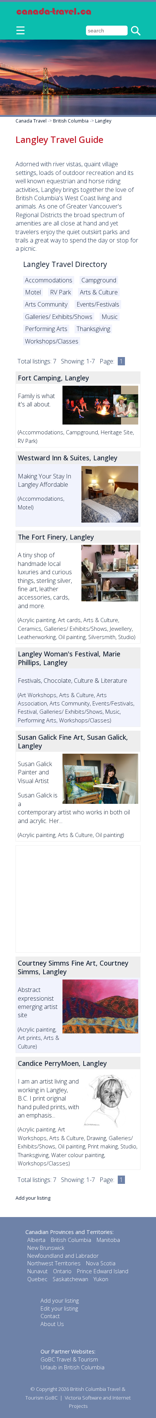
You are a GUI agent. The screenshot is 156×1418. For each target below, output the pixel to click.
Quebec (37, 1279)
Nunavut (37, 1271)
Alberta (36, 1239)
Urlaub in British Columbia (73, 1367)
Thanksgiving (93, 329)
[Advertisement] (78, 899)
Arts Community (46, 304)
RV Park (60, 292)
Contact (50, 1316)
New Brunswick (45, 1247)
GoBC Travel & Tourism (69, 1359)
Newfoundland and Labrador (62, 1255)
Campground (98, 280)
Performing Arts (46, 329)
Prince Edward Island (102, 1271)
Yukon (101, 1279)
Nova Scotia (100, 1263)
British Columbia (71, 121)
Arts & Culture (99, 292)
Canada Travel (31, 121)
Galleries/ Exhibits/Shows (58, 317)
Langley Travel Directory (65, 264)
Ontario (62, 1271)
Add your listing (33, 1197)
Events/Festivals (97, 304)
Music (109, 317)
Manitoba (108, 1239)
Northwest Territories (54, 1263)
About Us (52, 1324)
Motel (33, 292)
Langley (103, 121)
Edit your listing (59, 1308)
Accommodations (48, 280)
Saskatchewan (70, 1279)
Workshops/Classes (51, 341)
